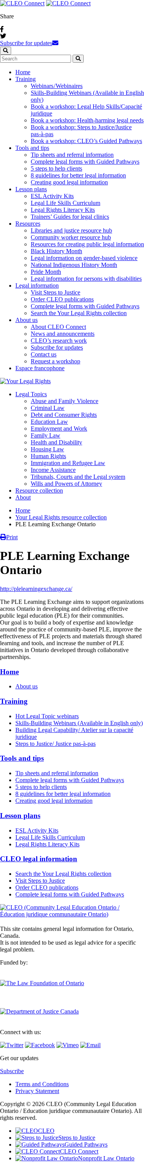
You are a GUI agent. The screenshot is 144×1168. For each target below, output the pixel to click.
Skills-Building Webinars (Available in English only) (79, 723)
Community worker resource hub (71, 237)
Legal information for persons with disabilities (86, 278)
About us (26, 320)
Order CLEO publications (62, 299)
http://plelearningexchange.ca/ (36, 589)
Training (25, 79)
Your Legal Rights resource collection (61, 517)
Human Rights (48, 456)
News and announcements (62, 333)
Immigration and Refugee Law (68, 463)
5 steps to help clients (56, 168)
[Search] (78, 59)
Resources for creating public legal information (87, 244)
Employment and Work (59, 428)
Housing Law (47, 449)
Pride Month (46, 271)
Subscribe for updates (26, 43)
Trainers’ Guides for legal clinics (70, 216)
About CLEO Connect (58, 327)
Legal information (37, 285)
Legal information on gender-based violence (84, 258)
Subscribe (12, 1071)
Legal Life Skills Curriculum (65, 203)
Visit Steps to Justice (55, 292)
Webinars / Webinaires (57, 86)
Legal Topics (31, 394)
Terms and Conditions (42, 1084)
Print (12, 537)
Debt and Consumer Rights (64, 415)
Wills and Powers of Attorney (66, 483)
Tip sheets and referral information (72, 154)
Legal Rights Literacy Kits (63, 210)
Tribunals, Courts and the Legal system (78, 476)
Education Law (49, 421)
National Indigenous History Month (74, 265)
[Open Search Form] (5, 51)
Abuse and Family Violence (64, 401)
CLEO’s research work (59, 340)
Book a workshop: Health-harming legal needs (87, 120)
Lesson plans (31, 189)
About (23, 497)
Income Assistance (53, 470)
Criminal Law (48, 408)
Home (22, 72)
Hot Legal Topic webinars (47, 716)
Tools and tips (32, 148)
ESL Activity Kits (52, 196)
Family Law (45, 435)
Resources (27, 223)
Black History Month (56, 251)
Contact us (43, 354)
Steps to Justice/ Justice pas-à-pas (55, 743)
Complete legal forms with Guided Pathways (85, 161)
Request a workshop (55, 361)
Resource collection (39, 490)
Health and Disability (56, 442)
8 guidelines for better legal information (78, 175)
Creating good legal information (69, 182)
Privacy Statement (37, 1091)
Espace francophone (40, 368)
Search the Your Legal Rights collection (79, 313)
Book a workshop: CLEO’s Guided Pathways (86, 141)
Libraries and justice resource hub (71, 230)
